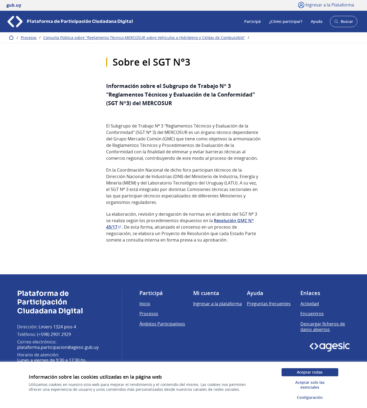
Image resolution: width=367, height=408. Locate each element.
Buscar (343, 23)
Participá (252, 21)
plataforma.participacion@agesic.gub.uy (58, 347)
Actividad (309, 304)
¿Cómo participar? (285, 21)
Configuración (310, 397)
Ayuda (316, 21)
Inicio (144, 304)
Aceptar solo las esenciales (310, 385)
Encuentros (312, 314)
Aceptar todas (310, 372)
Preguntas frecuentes (269, 304)
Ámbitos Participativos (162, 324)
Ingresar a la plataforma (217, 304)
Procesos (29, 37)
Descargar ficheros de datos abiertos (322, 327)
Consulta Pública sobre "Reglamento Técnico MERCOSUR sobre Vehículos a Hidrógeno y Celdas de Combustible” (144, 37)
